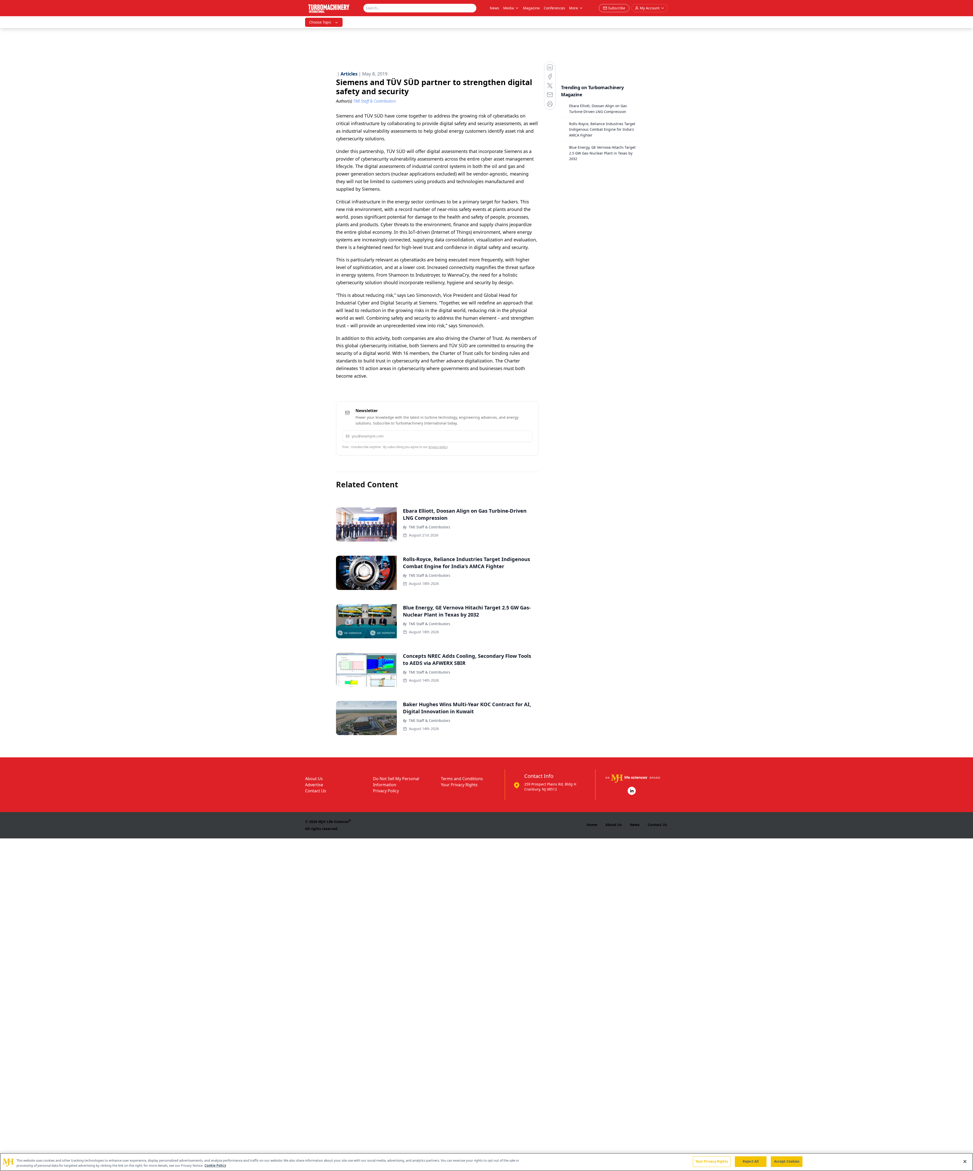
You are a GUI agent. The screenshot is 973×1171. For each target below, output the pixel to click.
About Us (314, 778)
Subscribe (512, 436)
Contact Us (315, 791)
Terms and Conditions (462, 778)
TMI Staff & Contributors (429, 527)
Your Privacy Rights (459, 785)
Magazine (531, 8)
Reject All (751, 1161)
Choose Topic (320, 22)
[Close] (964, 1161)
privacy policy (437, 447)
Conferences (554, 8)
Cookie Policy (215, 1165)
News (494, 8)
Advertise (314, 785)
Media (508, 8)
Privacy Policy (386, 791)
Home (592, 824)
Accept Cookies (786, 1161)
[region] (486, 1162)
